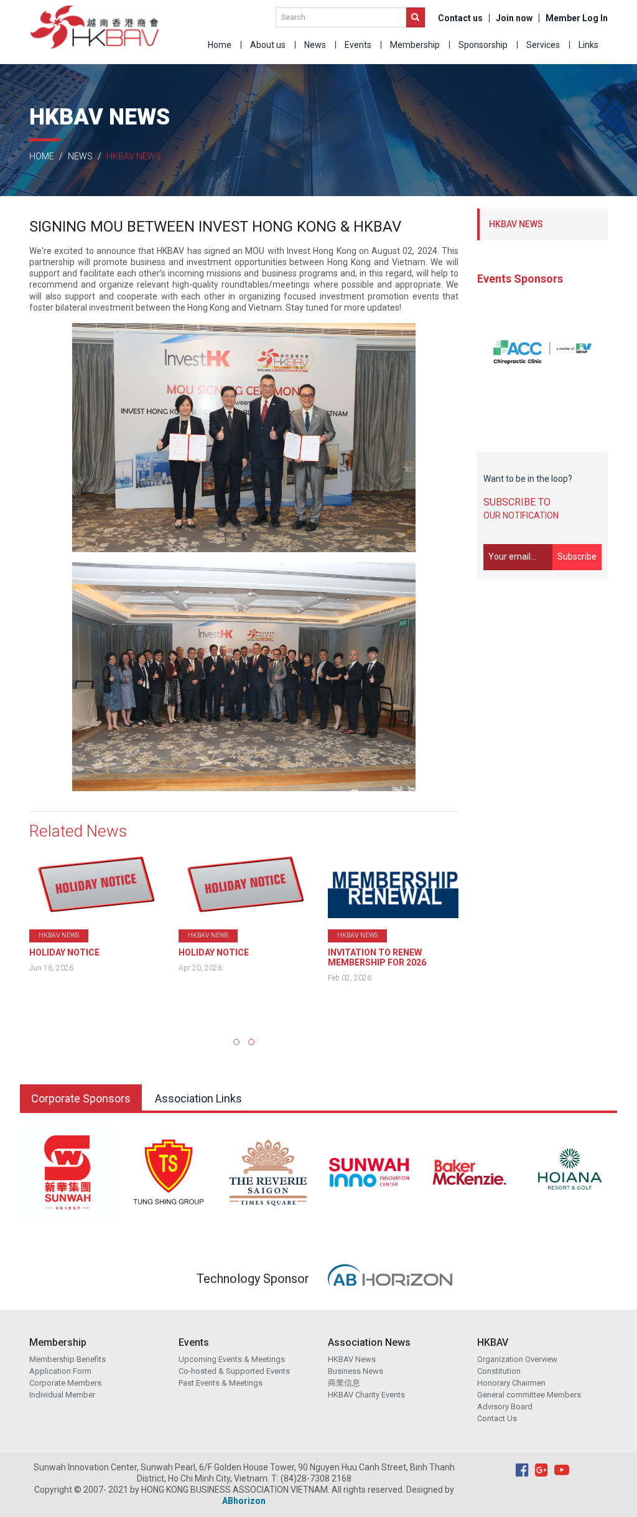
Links (588, 45)
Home (219, 45)
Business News (355, 1371)
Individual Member (62, 1394)
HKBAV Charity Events (366, 1394)
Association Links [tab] (198, 1098)
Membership (415, 45)
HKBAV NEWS (516, 224)
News (315, 45)
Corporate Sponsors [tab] (81, 1098)
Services (543, 45)
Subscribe (577, 556)
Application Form (60, 1371)
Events (358, 45)
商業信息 (344, 1383)
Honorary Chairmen (511, 1383)
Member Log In (577, 18)
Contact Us (497, 1418)
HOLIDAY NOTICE (64, 952)
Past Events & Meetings (221, 1383)
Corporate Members (65, 1383)
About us (268, 45)
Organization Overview (517, 1359)
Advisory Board (504, 1406)
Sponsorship (483, 45)
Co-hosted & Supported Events (234, 1371)
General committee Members (529, 1394)
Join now (514, 18)
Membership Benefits (67, 1359)
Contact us (460, 18)
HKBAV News (352, 1359)
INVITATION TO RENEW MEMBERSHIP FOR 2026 (228, 957)
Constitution (499, 1371)
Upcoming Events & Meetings (232, 1359)
